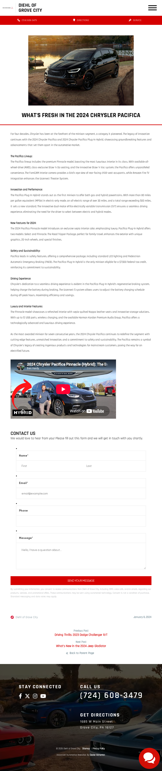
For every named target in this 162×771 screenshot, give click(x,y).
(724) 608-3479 (29, 20)
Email (23, 483)
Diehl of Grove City (27, 617)
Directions (82, 20)
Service (137, 20)
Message (26, 538)
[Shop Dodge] (8, 8)
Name (23, 455)
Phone (23, 510)
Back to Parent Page (82, 653)
